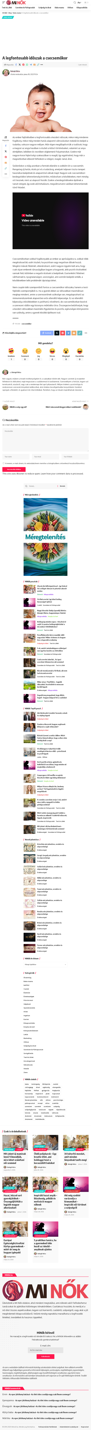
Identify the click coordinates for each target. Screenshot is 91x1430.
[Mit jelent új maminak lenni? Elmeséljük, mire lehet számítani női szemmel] (15, 1142)
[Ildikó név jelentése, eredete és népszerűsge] (29, 881)
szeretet (38, 1106)
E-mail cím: (45, 1345)
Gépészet (27, 1004)
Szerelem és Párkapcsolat (51, 605)
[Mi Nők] (16, 2)
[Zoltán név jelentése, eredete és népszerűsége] (29, 903)
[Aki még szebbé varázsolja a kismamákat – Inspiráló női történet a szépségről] (76, 1184)
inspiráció (39, 1094)
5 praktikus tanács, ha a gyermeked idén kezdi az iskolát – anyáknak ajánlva (45, 1245)
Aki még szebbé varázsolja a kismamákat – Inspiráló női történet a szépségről (75, 1201)
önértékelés (39, 1119)
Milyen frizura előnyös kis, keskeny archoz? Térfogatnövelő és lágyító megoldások (50, 788)
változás (55, 1113)
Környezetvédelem (31, 1031)
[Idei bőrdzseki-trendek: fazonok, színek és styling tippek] (29, 716)
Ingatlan (27, 1015)
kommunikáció (42, 1097)
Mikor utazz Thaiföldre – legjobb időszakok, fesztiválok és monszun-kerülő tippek (50, 684)
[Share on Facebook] (16, 65)
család (55, 1084)
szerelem (28, 1106)
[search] (74, 2)
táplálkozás (60, 1110)
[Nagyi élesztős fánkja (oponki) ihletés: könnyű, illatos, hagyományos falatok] (29, 613)
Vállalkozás (28, 1065)
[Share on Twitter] (19, 65)
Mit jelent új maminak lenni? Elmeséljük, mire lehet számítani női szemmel (15, 1158)
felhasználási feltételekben (20, 1378)
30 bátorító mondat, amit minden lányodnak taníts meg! (75, 1156)
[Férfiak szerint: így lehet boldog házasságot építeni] (29, 602)
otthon (48, 1100)
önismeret (28, 1119)
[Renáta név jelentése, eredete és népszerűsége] (29, 914)
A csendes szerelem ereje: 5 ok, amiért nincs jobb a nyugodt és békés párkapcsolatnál (52, 802)
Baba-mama (8, 17)
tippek (51, 1110)
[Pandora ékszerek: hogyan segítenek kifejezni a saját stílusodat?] (29, 727)
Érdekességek (42, 690)
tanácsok (42, 1110)
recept (40, 1103)
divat (38, 1087)
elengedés (56, 1087)
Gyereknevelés (29, 1008)
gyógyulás (45, 1090)
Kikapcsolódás (48, 594)
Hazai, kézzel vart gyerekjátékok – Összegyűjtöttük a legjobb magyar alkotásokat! (13, 1201)
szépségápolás (30, 1110)
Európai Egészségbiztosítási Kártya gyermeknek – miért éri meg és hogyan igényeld (14, 1246)
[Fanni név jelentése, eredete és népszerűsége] (29, 892)
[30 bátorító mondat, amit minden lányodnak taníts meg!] (76, 1142)
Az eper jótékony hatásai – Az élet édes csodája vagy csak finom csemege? (40, 1394)
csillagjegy (29, 1087)
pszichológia (58, 1100)
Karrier (26, 1019)
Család (39, 605)
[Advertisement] (45, 37)
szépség (57, 1106)
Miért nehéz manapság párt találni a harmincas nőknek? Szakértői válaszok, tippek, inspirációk (52, 815)
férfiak (36, 1090)
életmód (28, 1116)
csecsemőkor (27, 324)
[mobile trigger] (4, 2)
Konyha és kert (53, 616)
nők (41, 1100)
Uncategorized (29, 1061)
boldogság (36, 1084)
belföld (26, 985)
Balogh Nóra (15, 71)
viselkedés (45, 1113)
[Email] (34, 65)
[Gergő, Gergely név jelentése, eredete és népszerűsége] (29, 858)
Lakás (39, 757)
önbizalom (48, 1116)
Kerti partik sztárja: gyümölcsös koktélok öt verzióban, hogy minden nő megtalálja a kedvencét (51, 764)
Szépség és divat (42, 643)
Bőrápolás (46, 1084)
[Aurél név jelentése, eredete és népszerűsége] (29, 937)
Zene (25, 1072)
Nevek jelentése (31, 1100)
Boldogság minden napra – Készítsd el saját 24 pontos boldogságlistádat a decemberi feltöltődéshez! (51, 624)
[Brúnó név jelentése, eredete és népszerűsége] (29, 926)
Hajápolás (56, 1090)
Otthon (44, 757)
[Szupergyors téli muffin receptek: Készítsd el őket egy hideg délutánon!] (29, 778)
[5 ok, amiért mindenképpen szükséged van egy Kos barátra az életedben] (29, 651)
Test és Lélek (48, 630)
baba (27, 1084)
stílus (47, 1103)
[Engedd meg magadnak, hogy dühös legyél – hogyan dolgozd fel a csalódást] (29, 698)
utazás (35, 1113)
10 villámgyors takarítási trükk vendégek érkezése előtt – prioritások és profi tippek (51, 751)
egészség (46, 1087)
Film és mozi (28, 1000)
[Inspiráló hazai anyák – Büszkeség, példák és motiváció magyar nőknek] (45, 1184)
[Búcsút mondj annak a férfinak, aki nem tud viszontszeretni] (29, 673)
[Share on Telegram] (30, 65)
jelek (48, 1094)
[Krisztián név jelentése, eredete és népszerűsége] (29, 847)
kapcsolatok (29, 1097)
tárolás (27, 1113)
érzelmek (37, 1116)
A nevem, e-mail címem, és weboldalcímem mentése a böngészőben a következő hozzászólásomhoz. (45, 463)
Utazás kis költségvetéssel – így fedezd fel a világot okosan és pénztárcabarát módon (52, 588)
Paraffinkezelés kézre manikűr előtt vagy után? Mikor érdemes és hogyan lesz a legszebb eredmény (51, 637)
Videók (26, 1069)
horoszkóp (29, 1094)
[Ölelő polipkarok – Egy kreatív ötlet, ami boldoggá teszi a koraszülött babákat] (45, 1142)
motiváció (55, 1097)
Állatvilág (27, 978)
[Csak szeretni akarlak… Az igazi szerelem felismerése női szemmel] (29, 662)
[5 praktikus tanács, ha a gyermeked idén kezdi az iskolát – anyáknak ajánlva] (45, 1229)
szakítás (55, 1103)
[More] (41, 65)
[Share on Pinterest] (23, 65)
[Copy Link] (38, 65)
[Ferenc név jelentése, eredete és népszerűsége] (29, 948)
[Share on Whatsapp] (27, 65)
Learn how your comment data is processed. (62, 473)
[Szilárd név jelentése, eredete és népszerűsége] (29, 869)
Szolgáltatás (28, 1053)
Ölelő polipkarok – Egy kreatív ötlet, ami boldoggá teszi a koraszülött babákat (45, 1158)
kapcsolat (56, 1094)
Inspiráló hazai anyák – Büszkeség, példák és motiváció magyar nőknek (45, 1200)
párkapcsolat (30, 1103)
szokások (47, 1106)
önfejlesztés (59, 1116)
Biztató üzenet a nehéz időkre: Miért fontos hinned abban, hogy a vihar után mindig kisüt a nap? (52, 738)
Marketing (27, 1038)
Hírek (26, 1012)
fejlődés (28, 1090)
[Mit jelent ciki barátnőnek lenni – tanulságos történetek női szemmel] (29, 829)
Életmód (40, 594)
